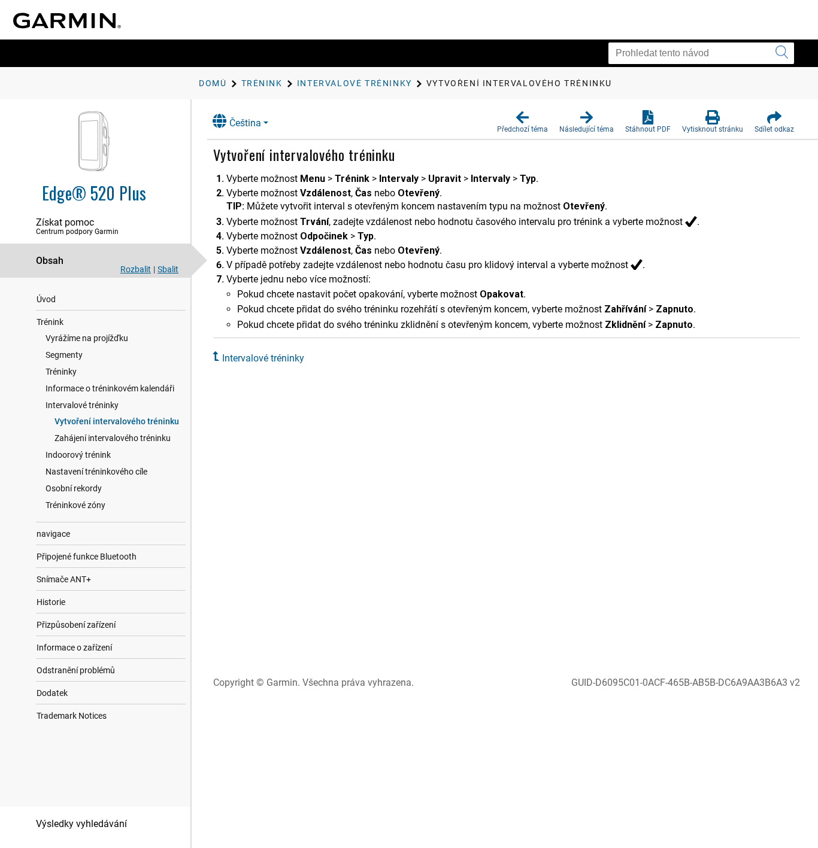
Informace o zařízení (74, 647)
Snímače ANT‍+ (64, 579)
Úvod (46, 299)
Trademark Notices (72, 716)
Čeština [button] (245, 123)
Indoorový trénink (78, 455)
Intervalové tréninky (82, 405)
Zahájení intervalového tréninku (112, 438)
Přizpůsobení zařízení (76, 625)
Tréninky (61, 371)
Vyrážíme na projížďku (87, 338)
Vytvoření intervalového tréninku (116, 421)
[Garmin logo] (67, 20)
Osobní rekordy (74, 488)
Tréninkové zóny (75, 505)
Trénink (50, 322)
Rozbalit (135, 269)
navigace (53, 534)
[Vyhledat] (781, 53)
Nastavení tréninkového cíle (96, 471)
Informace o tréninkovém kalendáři (110, 388)
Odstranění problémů (76, 670)
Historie (51, 602)
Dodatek (52, 693)
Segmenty (64, 355)
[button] (522, 122)
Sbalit (167, 269)
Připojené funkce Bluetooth (87, 556)
